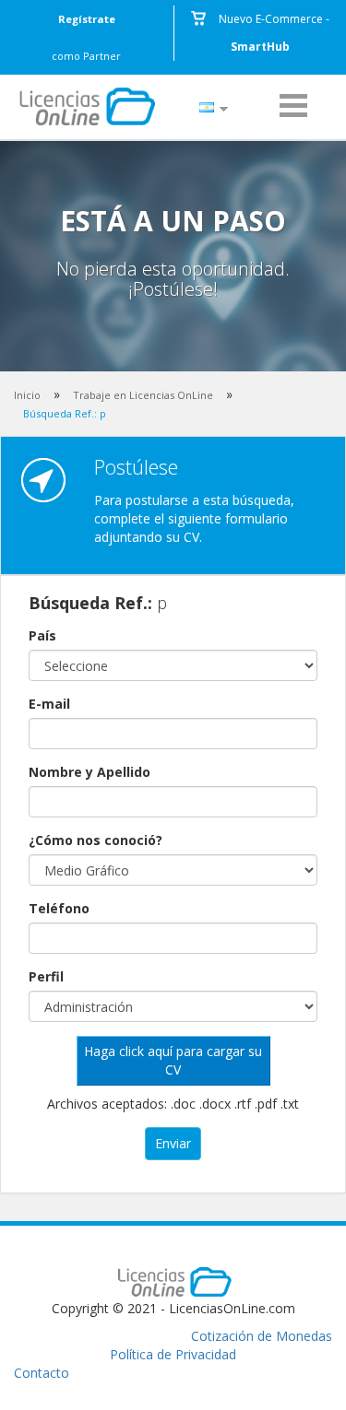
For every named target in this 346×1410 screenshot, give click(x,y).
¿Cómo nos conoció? (95, 840)
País (42, 635)
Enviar (173, 1143)
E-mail (49, 703)
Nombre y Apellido (89, 772)
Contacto (41, 1372)
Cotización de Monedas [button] (261, 1336)
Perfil (46, 976)
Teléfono (59, 908)
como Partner (86, 37)
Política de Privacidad (173, 1354)
